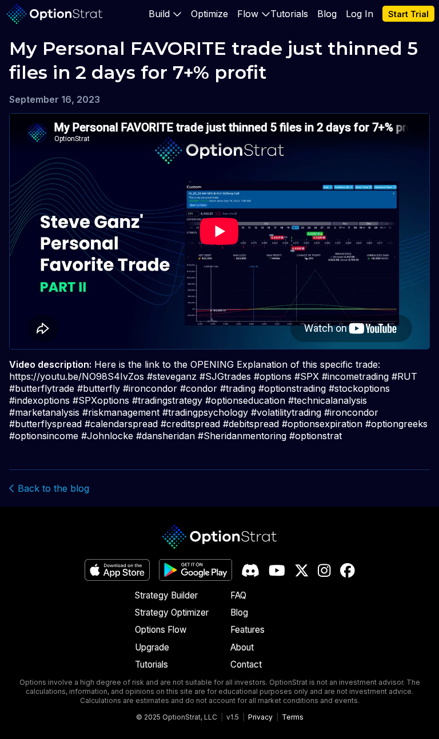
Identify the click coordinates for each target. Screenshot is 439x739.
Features (247, 629)
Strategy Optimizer (172, 612)
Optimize (209, 13)
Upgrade (152, 647)
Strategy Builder (166, 595)
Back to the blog (52, 488)
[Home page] (55, 14)
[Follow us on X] (301, 570)
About (242, 647)
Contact (246, 664)
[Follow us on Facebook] (347, 570)
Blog (327, 13)
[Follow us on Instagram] (324, 570)
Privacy (260, 717)
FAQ (238, 595)
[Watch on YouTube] (277, 570)
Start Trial (408, 14)
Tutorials (289, 13)
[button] (165, 13)
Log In (359, 13)
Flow (247, 13)
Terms (293, 717)
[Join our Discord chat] (250, 570)
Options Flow (160, 629)
